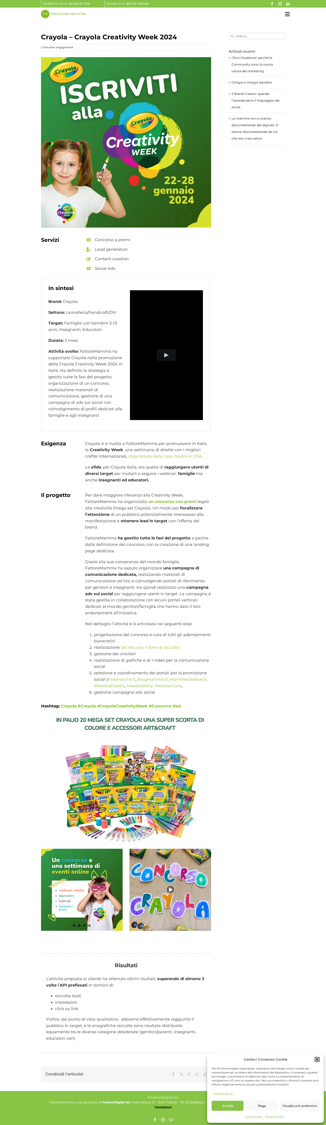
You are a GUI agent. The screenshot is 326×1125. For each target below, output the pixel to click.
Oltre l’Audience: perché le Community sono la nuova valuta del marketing (252, 64)
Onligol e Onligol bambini (252, 82)
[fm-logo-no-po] (63, 11)
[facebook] (272, 4)
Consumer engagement (57, 47)
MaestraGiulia (168, 685)
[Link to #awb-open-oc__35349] (287, 14)
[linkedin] (288, 4)
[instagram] (280, 4)
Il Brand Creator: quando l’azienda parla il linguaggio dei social (256, 100)
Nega (262, 1106)
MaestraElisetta (109, 685)
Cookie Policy (254, 1116)
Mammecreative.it (188, 679)
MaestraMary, (140, 685)
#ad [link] (177, 706)
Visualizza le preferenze (299, 1106)
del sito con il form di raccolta (150, 647)
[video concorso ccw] (170, 850)
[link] (69, 706)
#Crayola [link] (87, 706)
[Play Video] (166, 355)
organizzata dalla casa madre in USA (165, 456)
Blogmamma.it (152, 679)
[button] (317, 1059)
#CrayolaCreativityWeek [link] (122, 706)
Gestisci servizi (223, 1093)
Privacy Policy (274, 1116)
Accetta (227, 1106)
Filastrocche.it (122, 679)
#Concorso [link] (160, 706)
